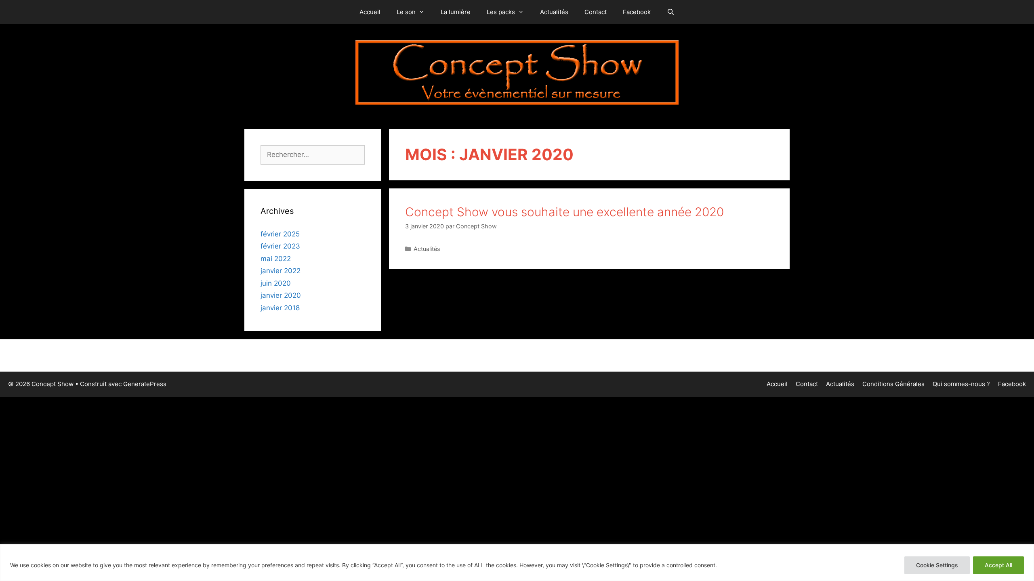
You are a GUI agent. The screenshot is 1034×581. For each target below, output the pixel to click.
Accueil (369, 12)
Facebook (637, 12)
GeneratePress (144, 384)
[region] (517, 562)
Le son (406, 12)
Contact (595, 12)
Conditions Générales (893, 384)
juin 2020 (276, 283)
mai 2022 (276, 259)
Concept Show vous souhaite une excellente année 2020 (564, 212)
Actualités (554, 12)
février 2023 (280, 246)
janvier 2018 (280, 308)
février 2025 (280, 234)
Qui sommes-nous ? (961, 384)
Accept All (998, 565)
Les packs (501, 12)
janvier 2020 (281, 295)
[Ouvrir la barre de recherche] (671, 12)
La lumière (456, 12)
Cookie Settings (937, 565)
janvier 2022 (281, 271)
